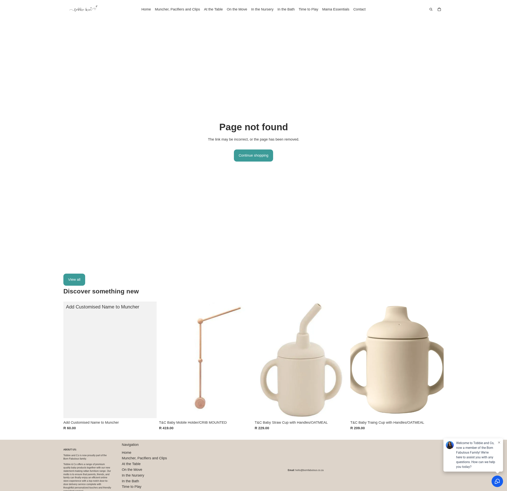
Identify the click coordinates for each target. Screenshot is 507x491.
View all (74, 280)
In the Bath (130, 481)
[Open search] (431, 9)
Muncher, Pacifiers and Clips (144, 458)
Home (126, 453)
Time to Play (131, 487)
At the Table (131, 464)
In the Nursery (133, 475)
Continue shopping (253, 155)
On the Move (132, 470)
